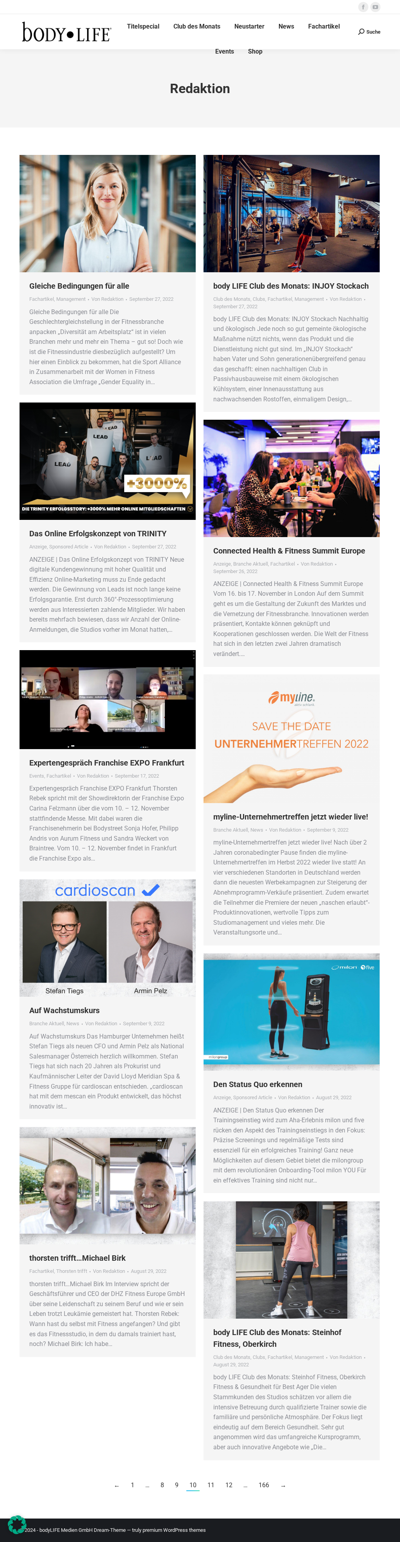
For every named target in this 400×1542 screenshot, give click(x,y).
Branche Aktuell (250, 564)
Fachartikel (41, 299)
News (256, 830)
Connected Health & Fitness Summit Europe (289, 550)
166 (264, 1485)
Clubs (259, 299)
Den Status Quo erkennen (257, 1084)
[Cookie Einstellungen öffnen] (17, 1532)
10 (192, 1485)
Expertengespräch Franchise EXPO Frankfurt (106, 762)
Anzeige (38, 547)
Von (107, 299)
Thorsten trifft (71, 1271)
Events (36, 776)
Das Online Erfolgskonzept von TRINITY (97, 533)
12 (228, 1485)
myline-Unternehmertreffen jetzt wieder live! (290, 816)
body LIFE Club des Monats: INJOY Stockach (291, 286)
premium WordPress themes (174, 1530)
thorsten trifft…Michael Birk (77, 1258)
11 (210, 1485)
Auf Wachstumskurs (64, 1010)
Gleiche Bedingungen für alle (79, 286)
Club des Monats (231, 299)
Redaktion (200, 88)
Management (71, 299)
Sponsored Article (68, 547)
